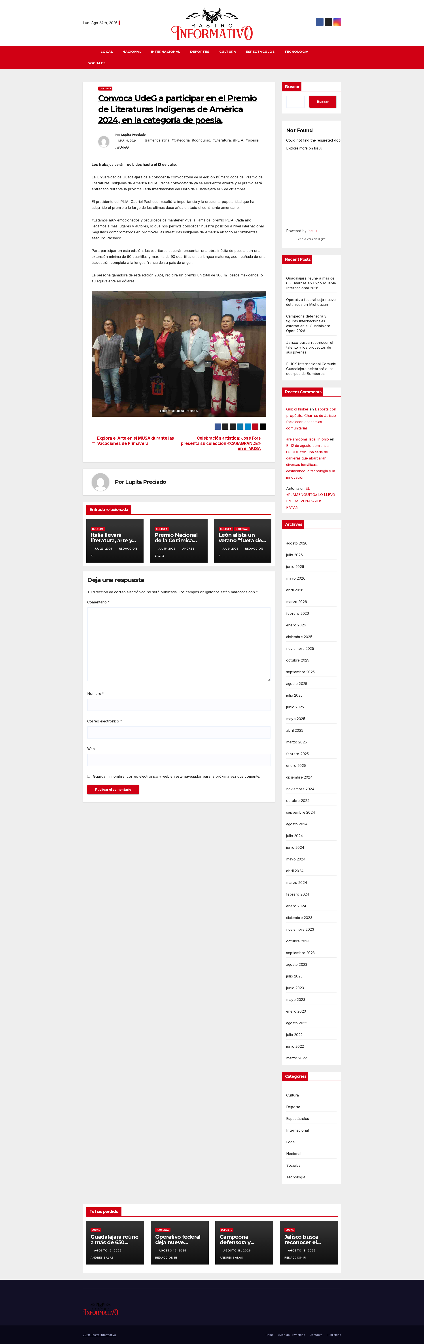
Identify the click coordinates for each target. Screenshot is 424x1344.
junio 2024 (295, 847)
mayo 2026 (295, 578)
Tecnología (296, 52)
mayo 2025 (295, 718)
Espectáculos (260, 52)
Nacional (132, 52)
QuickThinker (297, 409)
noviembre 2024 (300, 789)
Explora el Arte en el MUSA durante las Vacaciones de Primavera (135, 441)
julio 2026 (294, 555)
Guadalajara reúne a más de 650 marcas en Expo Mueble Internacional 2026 (311, 283)
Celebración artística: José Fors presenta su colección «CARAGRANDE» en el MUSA (221, 443)
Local (107, 52)
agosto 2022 (296, 1023)
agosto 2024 (297, 824)
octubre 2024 (298, 800)
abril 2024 (295, 871)
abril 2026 (294, 590)
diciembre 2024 (299, 777)
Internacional (165, 52)
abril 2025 (294, 730)
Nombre (95, 693)
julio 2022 (294, 1034)
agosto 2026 (296, 543)
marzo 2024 (296, 882)
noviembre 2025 (300, 648)
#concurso (201, 140)
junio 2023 (295, 988)
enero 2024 (296, 906)
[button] (340, 57)
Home (270, 1334)
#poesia (252, 140)
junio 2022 (295, 1046)
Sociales (97, 63)
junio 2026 (295, 566)
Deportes (200, 52)
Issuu (312, 231)
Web (91, 749)
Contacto (316, 1334)
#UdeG (123, 147)
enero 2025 (296, 765)
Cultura (227, 52)
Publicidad (334, 1334)
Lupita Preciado (133, 135)
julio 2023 (294, 976)
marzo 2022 (296, 1058)
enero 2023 (296, 1011)
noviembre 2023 (300, 929)
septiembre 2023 (300, 953)
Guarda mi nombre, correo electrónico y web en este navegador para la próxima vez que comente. (176, 776)
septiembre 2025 (300, 672)
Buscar (292, 86)
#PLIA (238, 140)
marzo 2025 (296, 742)
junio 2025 (295, 707)
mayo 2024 (296, 859)
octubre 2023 (297, 941)
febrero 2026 (297, 613)
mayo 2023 (295, 999)
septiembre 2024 (300, 812)
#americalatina (157, 140)
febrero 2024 (297, 894)
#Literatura (221, 140)
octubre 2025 (297, 660)
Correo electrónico (104, 721)
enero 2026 (296, 625)
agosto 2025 (296, 683)
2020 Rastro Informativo (99, 1334)
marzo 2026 (296, 601)
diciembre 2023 (299, 917)
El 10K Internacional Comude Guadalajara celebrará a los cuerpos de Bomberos (311, 369)
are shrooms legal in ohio (307, 439)
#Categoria (181, 140)
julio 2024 (294, 836)
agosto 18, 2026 (237, 1250)
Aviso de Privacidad (291, 1334)
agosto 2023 (296, 964)
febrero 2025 (297, 754)
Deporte (293, 1107)
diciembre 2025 (299, 637)
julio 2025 (294, 695)
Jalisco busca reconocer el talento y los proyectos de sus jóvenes (309, 347)
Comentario (98, 602)
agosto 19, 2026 (108, 1250)
